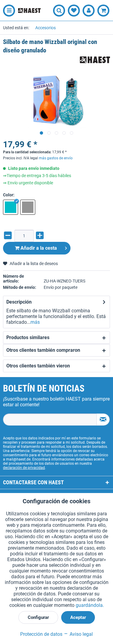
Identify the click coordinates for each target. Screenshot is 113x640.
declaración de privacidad (24, 468)
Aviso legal (80, 634)
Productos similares (27, 337)
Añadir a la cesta (38, 248)
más (35, 322)
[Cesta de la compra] (103, 11)
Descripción (19, 302)
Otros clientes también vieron (38, 366)
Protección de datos (41, 634)
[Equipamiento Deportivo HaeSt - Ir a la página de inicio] (29, 10)
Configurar (38, 617)
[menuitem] (7, 11)
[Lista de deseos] (74, 11)
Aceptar (78, 617)
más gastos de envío (56, 158)
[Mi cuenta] (89, 11)
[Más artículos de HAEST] (95, 60)
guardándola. (90, 605)
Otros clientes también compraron (43, 350)
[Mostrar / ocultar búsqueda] (59, 11)
